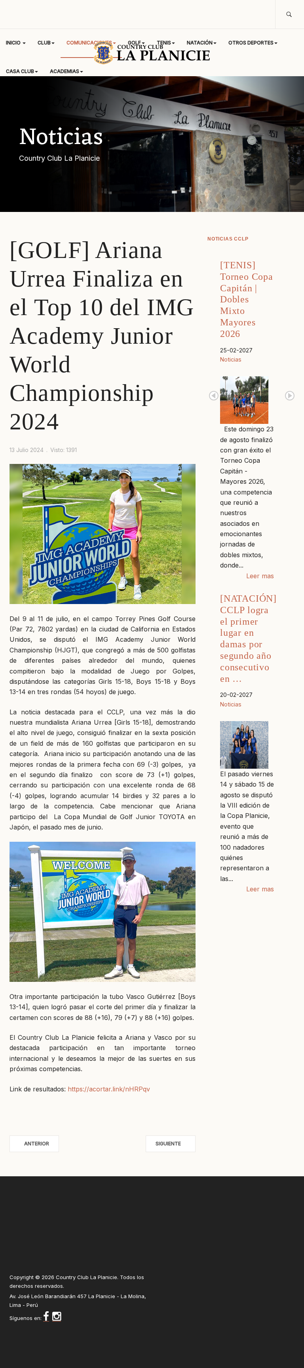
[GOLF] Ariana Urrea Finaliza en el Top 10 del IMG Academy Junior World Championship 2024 (102, 336)
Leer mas (260, 576)
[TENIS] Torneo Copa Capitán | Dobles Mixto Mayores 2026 (246, 299)
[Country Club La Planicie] (152, 52)
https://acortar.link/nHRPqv (109, 1089)
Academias (64, 71)
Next (289, 395)
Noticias (230, 359)
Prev (213, 395)
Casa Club (20, 71)
